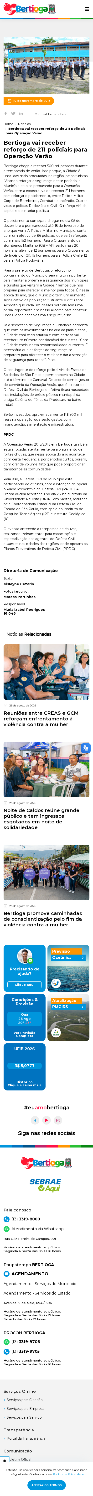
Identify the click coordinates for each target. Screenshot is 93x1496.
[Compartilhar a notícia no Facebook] (6, 113)
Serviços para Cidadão (25, 1400)
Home (8, 124)
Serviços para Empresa (25, 1409)
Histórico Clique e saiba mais (24, 1084)
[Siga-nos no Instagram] (58, 1120)
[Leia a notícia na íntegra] (46, 686)
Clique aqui (24, 985)
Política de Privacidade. (68, 1474)
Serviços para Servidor (25, 1417)
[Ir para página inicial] (30, 9)
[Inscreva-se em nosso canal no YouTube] (46, 1120)
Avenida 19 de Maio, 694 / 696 (32, 1311)
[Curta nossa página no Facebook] (35, 1120)
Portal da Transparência (26, 1438)
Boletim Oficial (19, 1459)
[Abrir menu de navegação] (87, 9)
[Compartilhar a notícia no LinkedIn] (21, 113)
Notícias (24, 124)
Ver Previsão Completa (25, 1034)
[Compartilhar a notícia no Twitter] (13, 113)
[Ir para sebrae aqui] (46, 1185)
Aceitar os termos (46, 1485)
